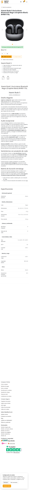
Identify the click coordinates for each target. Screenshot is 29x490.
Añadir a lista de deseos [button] (8, 59)
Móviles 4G (3, 435)
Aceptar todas (7, 486)
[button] (2, 30)
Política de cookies (5, 409)
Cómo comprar (4, 384)
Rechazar (6, 482)
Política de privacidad (5, 407)
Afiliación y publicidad (5, 422)
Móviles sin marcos (5, 430)
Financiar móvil (4, 394)
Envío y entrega (4, 388)
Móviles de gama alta (5, 427)
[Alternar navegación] (26, 2)
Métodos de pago (5, 386)
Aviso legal (3, 405)
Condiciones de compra (6, 396)
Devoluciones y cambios (6, 390)
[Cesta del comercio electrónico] (21, 2)
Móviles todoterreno (5, 434)
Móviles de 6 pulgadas (6, 432)
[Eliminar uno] (2, 53)
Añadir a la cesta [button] (7, 56)
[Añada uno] (7, 53)
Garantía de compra (5, 392)
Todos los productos (6, 7)
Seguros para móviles (5, 403)
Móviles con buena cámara (7, 429)
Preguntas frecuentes (5, 401)
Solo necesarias (14, 482)
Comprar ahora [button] (17, 56)
